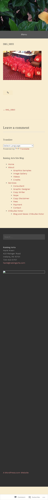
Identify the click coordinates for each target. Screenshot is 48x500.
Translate (24, 149)
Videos (16, 176)
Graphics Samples (22, 170)
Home (11, 164)
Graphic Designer (21, 189)
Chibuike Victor (15, 211)
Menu (24, 34)
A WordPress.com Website (16, 472)
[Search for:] (24, 237)
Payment (17, 204)
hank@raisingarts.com (14, 263)
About (11, 167)
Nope (15, 195)
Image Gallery (20, 173)
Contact (17, 207)
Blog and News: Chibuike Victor (28, 214)
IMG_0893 (10, 109)
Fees (15, 201)
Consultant (18, 186)
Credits (16, 180)
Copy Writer (19, 192)
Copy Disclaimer (21, 198)
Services (12, 183)
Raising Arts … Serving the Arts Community (24, 10)
